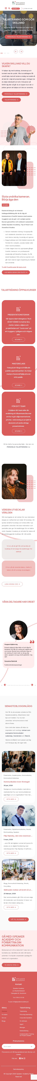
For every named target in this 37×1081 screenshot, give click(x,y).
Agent (21, 1024)
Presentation (7, 775)
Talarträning (23, 1011)
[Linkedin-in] (22, 1058)
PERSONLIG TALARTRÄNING (17, 447)
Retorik (28, 829)
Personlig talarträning (26, 1014)
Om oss (4, 1017)
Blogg (5, 883)
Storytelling (7, 886)
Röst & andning (8, 832)
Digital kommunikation (19, 829)
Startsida (4, 1011)
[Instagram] (24, 1058)
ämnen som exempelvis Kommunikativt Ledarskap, (17, 733)
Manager (22, 1027)
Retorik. (28, 736)
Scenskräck (17, 736)
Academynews (16, 775)
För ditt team (23, 1021)
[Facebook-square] (20, 1058)
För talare (4, 1014)
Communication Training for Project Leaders (27, 1034)
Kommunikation (26, 775)
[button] (16, 51)
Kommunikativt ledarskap (11, 778)
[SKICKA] (31, 1047)
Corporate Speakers (26, 1017)
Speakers (16, 832)
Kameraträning (24, 1030)
